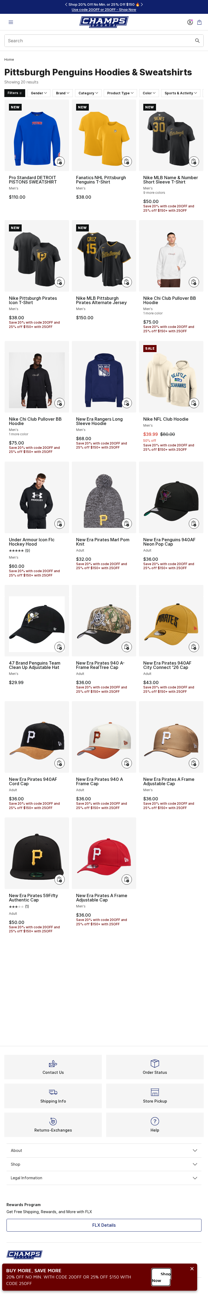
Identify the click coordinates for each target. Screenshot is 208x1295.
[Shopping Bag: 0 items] (199, 22)
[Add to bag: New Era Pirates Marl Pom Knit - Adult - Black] (127, 523)
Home (9, 59)
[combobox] (104, 41)
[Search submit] (197, 41)
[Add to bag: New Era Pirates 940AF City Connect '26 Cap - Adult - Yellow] (194, 647)
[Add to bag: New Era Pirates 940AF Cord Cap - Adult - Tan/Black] (59, 763)
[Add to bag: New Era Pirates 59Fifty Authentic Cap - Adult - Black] (59, 879)
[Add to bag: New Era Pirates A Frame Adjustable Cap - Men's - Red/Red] (127, 879)
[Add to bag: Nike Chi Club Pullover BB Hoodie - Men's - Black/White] (59, 403)
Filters (13, 93)
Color (147, 93)
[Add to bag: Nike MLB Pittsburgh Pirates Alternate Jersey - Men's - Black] (127, 282)
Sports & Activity (179, 93)
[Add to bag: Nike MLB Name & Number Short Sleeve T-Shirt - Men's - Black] (194, 161)
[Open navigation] (10, 22)
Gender (37, 93)
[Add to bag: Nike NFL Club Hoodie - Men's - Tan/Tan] (194, 403)
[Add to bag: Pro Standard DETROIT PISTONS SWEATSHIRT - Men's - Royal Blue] (59, 161)
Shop (15, 1164)
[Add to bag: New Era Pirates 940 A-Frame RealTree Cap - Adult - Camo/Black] (127, 647)
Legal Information (26, 1177)
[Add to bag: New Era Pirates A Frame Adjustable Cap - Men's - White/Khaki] (194, 763)
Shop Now (161, 1277)
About (16, 1150)
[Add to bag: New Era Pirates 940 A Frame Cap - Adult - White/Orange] (127, 763)
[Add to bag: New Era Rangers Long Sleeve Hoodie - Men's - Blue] (127, 403)
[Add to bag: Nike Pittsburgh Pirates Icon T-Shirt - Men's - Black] (59, 282)
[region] (104, 7)
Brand (61, 93)
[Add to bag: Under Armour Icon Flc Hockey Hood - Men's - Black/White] (59, 523)
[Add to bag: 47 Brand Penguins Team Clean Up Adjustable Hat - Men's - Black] (59, 647)
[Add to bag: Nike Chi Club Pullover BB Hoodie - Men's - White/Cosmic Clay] (194, 282)
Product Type (118, 93)
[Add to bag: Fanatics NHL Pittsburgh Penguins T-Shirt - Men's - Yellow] (127, 161)
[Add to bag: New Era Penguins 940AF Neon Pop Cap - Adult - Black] (194, 523)
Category (86, 93)
